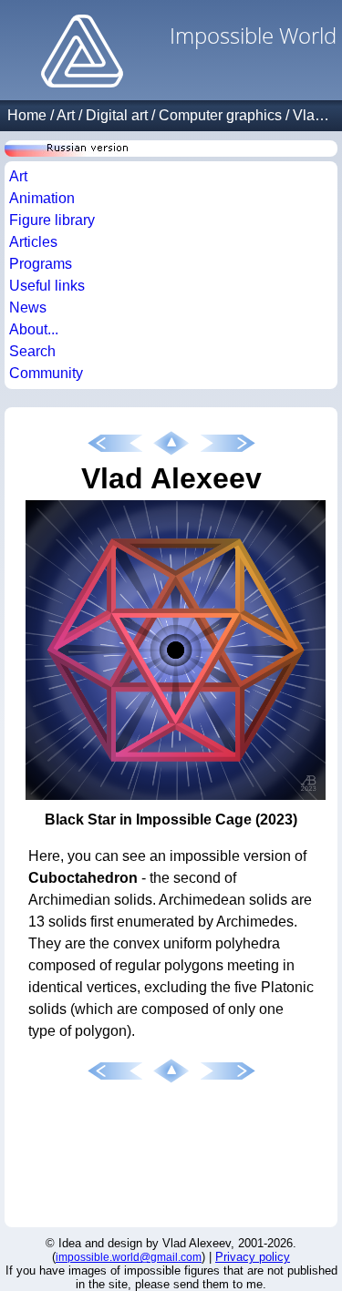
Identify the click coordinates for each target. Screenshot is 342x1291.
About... (33, 329)
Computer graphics (220, 115)
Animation (42, 198)
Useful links (47, 285)
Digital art (117, 115)
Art (66, 115)
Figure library (52, 220)
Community (46, 373)
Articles (33, 242)
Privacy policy (252, 1257)
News (28, 307)
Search (32, 351)
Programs (40, 264)
